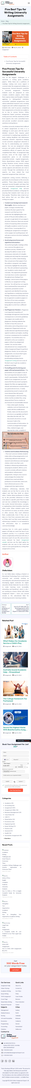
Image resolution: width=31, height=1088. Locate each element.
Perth (17, 1013)
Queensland (18, 1026)
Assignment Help (5, 985)
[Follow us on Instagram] (9, 1061)
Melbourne (18, 1029)
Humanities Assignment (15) (13, 835)
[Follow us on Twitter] (6, 1061)
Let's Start (15, 970)
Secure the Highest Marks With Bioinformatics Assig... (15, 728)
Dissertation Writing (6, 1002)
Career (17, 1004)
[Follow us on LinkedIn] (13, 1061)
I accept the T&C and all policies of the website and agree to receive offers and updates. (16, 785)
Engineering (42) (10, 824)
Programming (4, 1024)
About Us (18, 985)
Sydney (17, 1010)
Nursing (3, 1015)
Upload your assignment (7, 769)
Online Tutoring (5, 988)
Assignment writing (11, 360)
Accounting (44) (9, 805)
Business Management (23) (13, 812)
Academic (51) (9, 803)
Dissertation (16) (10, 819)
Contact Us (18, 988)
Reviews (17, 999)
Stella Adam (7, 47)
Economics (4, 1021)
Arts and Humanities (6, 1018)
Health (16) (8, 833)
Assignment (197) (10, 808)
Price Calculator (19, 1002)
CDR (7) (7, 817)
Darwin (17, 1024)
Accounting (4, 1026)
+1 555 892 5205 (7, 1050)
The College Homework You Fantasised (15, 699)
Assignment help (16, 188)
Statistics (3, 1029)
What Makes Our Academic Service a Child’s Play (15, 642)
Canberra (18, 1021)
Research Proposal (6, 1004)
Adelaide (18, 1015)
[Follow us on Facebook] (2, 1061)
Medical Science (5, 1013)
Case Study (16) (9, 814)
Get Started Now (15, 790)
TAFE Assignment (6, 996)
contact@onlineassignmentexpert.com (13, 1052)
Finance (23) (8, 828)
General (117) (9, 831)
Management (4, 1010)
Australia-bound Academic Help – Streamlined (14, 671)
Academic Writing (6, 991)
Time (21, 765)
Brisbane (17, 1018)
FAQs (17, 994)
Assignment (8, 646)
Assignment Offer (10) (11, 810)
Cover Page (4, 999)
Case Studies (19, 996)
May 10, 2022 (17, 47)
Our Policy (18, 991)
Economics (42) (9, 821)
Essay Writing (4, 994)
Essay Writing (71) (10, 826)
